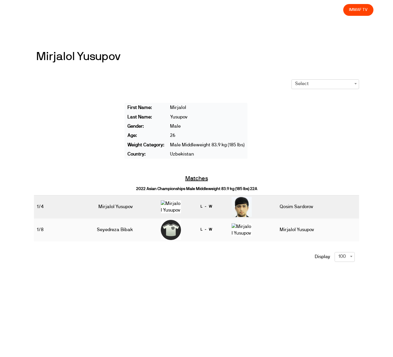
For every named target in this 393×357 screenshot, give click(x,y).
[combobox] (325, 84)
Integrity (312, 9)
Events (190, 9)
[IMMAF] (33, 10)
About (211, 9)
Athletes (287, 9)
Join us (264, 9)
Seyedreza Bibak (115, 229)
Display (322, 256)
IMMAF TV (358, 9)
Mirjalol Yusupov (78, 56)
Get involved (237, 9)
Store (333, 9)
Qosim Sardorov (296, 206)
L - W (206, 206)
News (170, 9)
